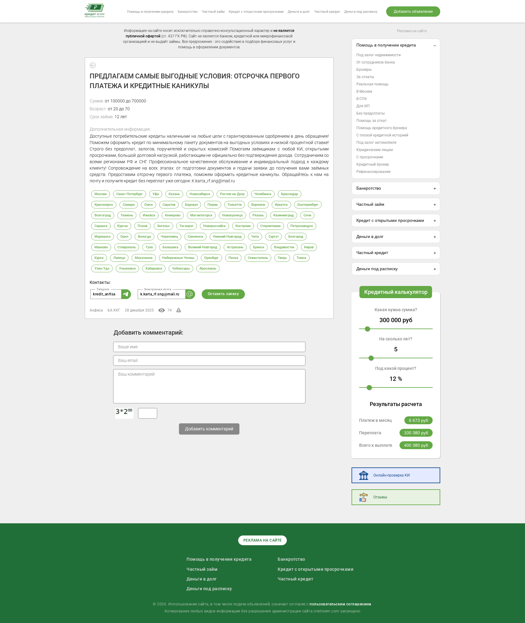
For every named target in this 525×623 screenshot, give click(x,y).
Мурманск (102, 237)
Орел (124, 237)
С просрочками (369, 157)
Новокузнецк (232, 215)
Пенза (233, 258)
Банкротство (187, 12)
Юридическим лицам (374, 150)
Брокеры (364, 69)
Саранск (101, 226)
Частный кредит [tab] (372, 252)
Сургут (274, 237)
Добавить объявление (413, 11)
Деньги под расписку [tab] (377, 268)
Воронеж (258, 205)
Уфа (156, 194)
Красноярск (103, 205)
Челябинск (262, 194)
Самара (129, 205)
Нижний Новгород (227, 237)
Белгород (295, 237)
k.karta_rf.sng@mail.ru (160, 294)
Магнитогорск (201, 215)
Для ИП (363, 106)
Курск (99, 258)
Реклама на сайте (412, 31)
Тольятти (235, 205)
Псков (142, 226)
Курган (122, 226)
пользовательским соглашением (340, 604)
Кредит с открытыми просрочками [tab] (390, 220)
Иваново (101, 247)
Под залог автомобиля (376, 142)
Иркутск (281, 205)
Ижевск (149, 215)
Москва (100, 194)
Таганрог (187, 226)
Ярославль (208, 268)
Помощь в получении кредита (150, 12)
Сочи (307, 215)
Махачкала (144, 258)
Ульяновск (127, 268)
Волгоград (102, 215)
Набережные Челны (178, 258)
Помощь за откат (371, 121)
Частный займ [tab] (370, 204)
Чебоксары (181, 268)
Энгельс (163, 226)
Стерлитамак (270, 226)
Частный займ (213, 12)
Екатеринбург (307, 205)
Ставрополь (127, 247)
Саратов (169, 205)
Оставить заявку (223, 294)
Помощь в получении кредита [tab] (386, 45)
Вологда (144, 237)
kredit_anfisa (104, 294)
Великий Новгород (202, 247)
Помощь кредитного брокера (381, 128)
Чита (255, 237)
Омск (148, 205)
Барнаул (191, 205)
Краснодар (289, 194)
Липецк (119, 258)
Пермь (213, 205)
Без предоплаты (370, 113)
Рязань (258, 215)
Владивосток (284, 247)
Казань (174, 194)
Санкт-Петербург (129, 194)
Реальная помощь (372, 84)
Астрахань (235, 247)
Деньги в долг (299, 12)
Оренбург (211, 258)
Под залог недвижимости (378, 55)
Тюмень (127, 215)
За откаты (365, 77)
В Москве (364, 91)
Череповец (169, 237)
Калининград (283, 215)
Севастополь (258, 258)
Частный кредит (327, 12)
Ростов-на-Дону (232, 194)
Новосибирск (200, 194)
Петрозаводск (301, 226)
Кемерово (172, 215)
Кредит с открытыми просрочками (256, 12)
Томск (301, 258)
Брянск (258, 247)
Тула (149, 247)
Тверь (282, 258)
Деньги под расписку (360, 12)
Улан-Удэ (101, 268)
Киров (309, 247)
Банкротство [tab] (368, 188)
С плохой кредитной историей (382, 135)
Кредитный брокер (372, 164)
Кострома (243, 226)
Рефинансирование (373, 172)
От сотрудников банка (375, 62)
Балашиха (170, 247)
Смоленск (195, 237)
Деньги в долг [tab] (369, 236)
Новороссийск (214, 226)
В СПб (361, 99)
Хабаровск (154, 268)
